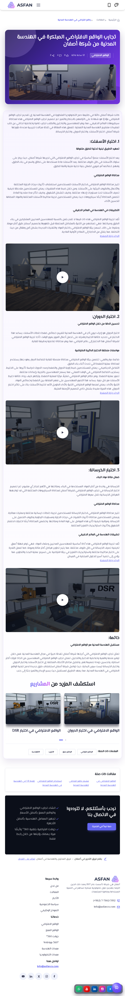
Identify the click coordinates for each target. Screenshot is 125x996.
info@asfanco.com (104, 907)
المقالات (100, 20)
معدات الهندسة (50, 949)
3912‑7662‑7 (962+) (104, 901)
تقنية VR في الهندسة (24, 781)
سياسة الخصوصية (49, 904)
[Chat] (116, 5)
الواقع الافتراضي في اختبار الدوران (35, 731)
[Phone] (109, 5)
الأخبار (55, 898)
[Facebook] (54, 976)
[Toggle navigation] (38, 5)
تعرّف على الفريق (26, 859)
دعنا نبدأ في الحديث (101, 826)
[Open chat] (117, 988)
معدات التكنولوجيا (49, 955)
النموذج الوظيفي (50, 911)
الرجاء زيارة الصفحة (109, 236)
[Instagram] (46, 976)
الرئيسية (112, 20)
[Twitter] (38, 976)
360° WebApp (51, 943)
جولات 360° (52, 937)
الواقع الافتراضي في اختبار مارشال (93, 732)
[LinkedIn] (31, 976)
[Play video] (62, 277)
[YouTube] (23, 976)
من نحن (54, 886)
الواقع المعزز (52, 930)
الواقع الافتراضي (50, 924)
